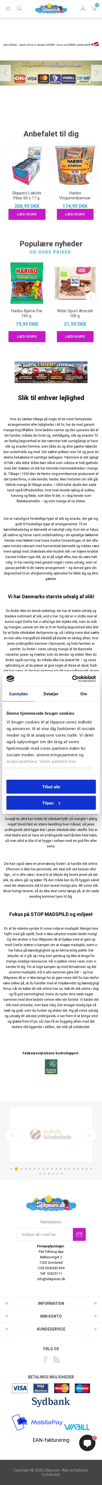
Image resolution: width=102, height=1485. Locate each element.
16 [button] (78, 1169)
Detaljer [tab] (51, 694)
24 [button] (57, 1173)
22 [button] (49, 1173)
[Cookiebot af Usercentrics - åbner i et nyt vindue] (73, 678)
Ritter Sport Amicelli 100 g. (75, 313)
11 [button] (56, 1169)
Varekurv (93, 8)
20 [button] (40, 1173)
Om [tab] (83, 694)
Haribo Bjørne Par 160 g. (26, 313)
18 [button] (87, 1169)
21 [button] (44, 1173)
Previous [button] (5, 73)
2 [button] (16, 1169)
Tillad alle (51, 786)
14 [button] (69, 1169)
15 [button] (74, 1169)
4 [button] (26, 1169)
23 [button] (53, 1173)
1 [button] (11, 1169)
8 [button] (43, 1169)
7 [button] (39, 1169)
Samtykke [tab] (18, 694)
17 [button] (82, 1169)
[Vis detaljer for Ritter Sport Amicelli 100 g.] (75, 283)
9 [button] (47, 1169)
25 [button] (62, 1173)
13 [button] (65, 1169)
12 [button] (60, 1169)
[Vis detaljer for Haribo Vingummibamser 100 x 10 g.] (75, 165)
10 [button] (52, 1169)
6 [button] (34, 1169)
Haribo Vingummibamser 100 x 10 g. (75, 198)
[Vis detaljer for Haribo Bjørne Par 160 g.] (27, 283)
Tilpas (48, 802)
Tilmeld (79, 1234)
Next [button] (96, 73)
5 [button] (30, 1169)
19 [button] (91, 1169)
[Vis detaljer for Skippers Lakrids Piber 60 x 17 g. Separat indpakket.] (27, 165)
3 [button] (21, 1169)
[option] (51, 73)
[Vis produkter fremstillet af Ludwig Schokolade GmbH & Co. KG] (51, 1134)
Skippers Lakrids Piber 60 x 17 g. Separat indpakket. (27, 198)
